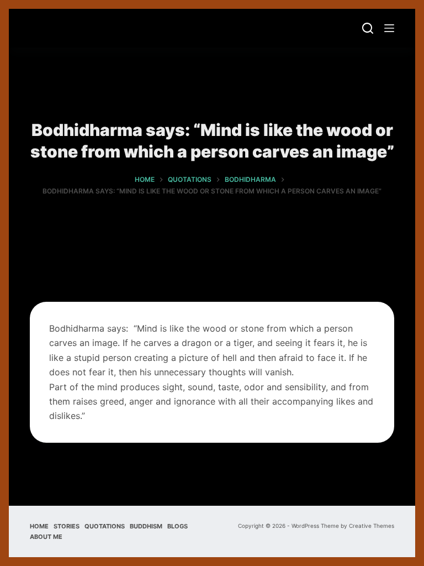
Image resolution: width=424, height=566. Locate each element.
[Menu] (389, 28)
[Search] (367, 28)
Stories (67, 526)
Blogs (177, 526)
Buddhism (146, 526)
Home (39, 526)
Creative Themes (371, 525)
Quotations (104, 526)
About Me (46, 537)
